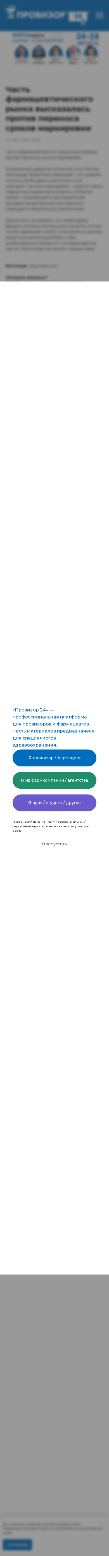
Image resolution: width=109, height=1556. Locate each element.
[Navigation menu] (99, 15)
